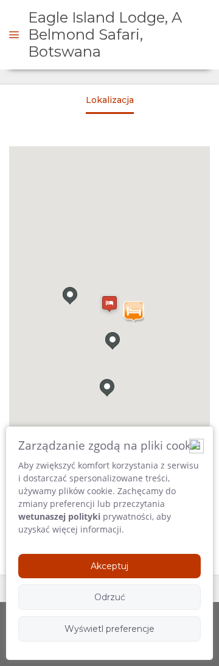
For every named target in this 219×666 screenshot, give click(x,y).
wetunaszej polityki (59, 516)
